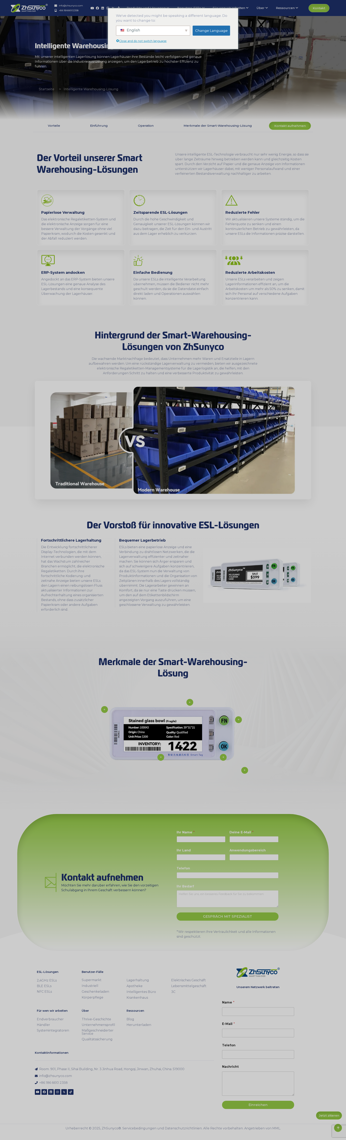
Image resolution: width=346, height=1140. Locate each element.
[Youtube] (92, 8)
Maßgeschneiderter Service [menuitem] (98, 1032)
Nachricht (230, 1067)
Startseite (46, 89)
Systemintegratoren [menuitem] (53, 1030)
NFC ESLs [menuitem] (44, 991)
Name (228, 1002)
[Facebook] (97, 8)
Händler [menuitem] (43, 1025)
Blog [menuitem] (130, 1019)
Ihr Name (186, 832)
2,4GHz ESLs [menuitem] (47, 980)
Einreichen (258, 1105)
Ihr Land (184, 850)
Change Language (211, 31)
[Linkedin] (103, 8)
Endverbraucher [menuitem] (50, 1019)
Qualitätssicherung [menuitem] (97, 1039)
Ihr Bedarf (185, 886)
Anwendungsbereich (247, 850)
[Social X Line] (64, 1092)
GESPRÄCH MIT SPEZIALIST (227, 916)
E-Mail (228, 1024)
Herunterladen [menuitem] (139, 1025)
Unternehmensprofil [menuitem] (98, 1025)
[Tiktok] (70, 1092)
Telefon (183, 868)
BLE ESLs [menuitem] (44, 986)
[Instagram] (57, 1092)
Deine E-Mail (241, 832)
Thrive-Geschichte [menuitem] (96, 1019)
